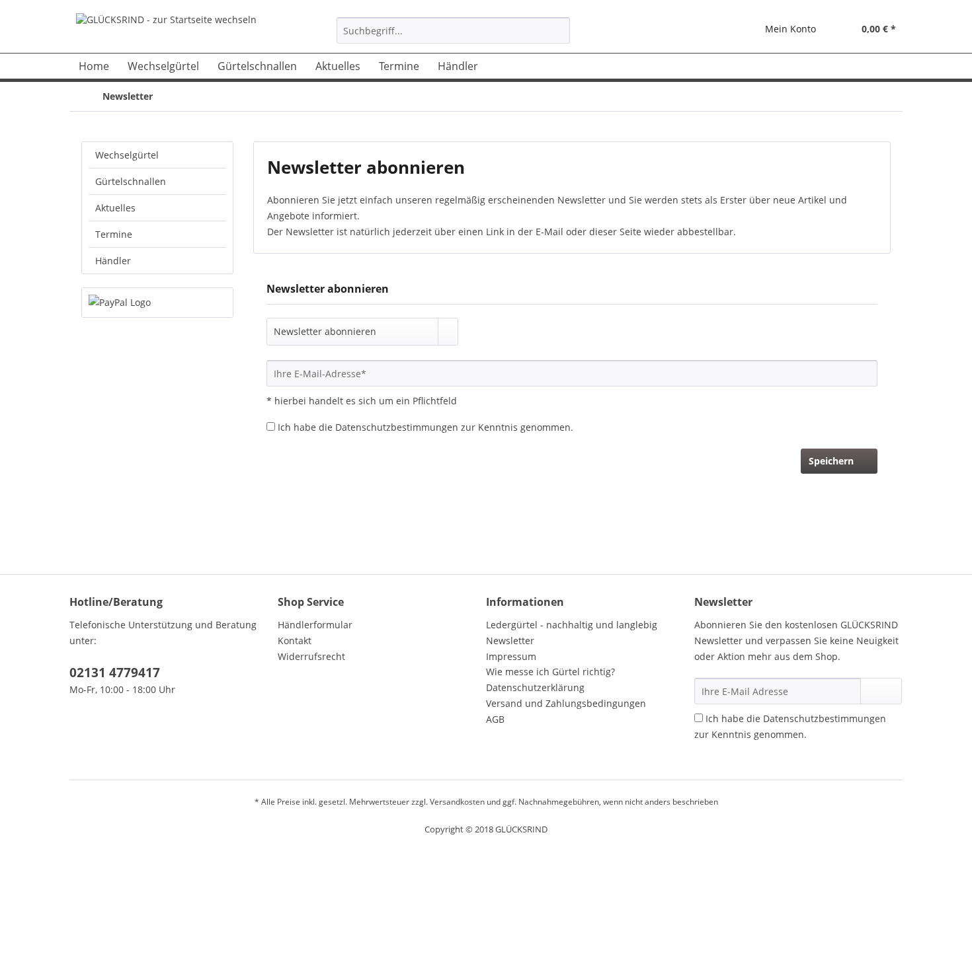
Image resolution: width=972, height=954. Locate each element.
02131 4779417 (114, 672)
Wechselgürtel (127, 155)
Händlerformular (315, 624)
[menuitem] (453, 36)
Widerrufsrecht (311, 656)
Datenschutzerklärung (535, 687)
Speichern (831, 461)
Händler (113, 260)
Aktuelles (115, 208)
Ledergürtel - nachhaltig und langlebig (571, 624)
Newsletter (510, 640)
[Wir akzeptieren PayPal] (157, 303)
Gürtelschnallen (130, 181)
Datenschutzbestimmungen (396, 427)
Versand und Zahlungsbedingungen (566, 703)
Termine (113, 234)
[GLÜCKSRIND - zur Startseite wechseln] (166, 29)
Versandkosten (457, 801)
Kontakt (294, 640)
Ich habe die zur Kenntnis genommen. (425, 427)
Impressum (511, 656)
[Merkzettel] (724, 30)
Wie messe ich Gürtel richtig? (550, 671)
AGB (495, 719)
